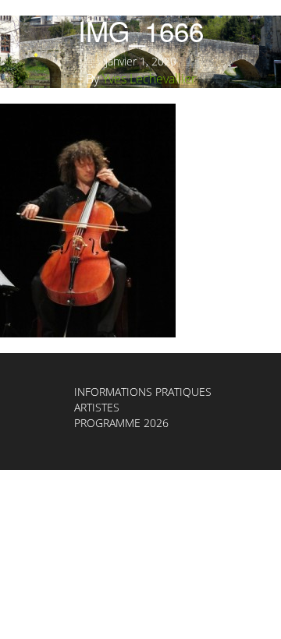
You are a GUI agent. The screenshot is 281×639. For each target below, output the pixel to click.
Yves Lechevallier (149, 78)
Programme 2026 (121, 422)
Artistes (96, 407)
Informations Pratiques (143, 391)
